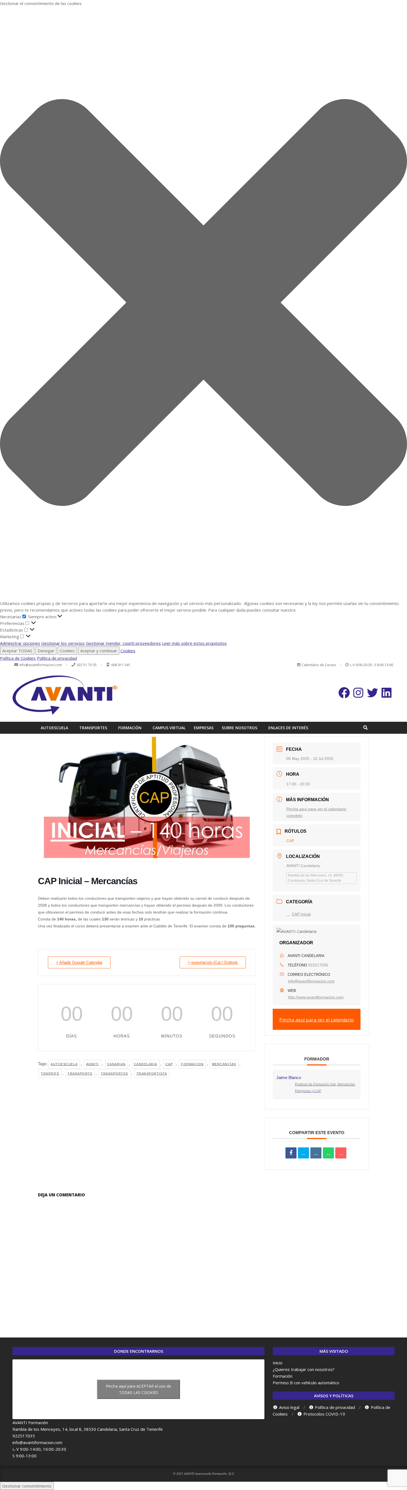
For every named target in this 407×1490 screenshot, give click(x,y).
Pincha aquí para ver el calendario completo (316, 1023)
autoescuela (64, 1064)
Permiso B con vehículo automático (306, 1382)
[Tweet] (303, 1152)
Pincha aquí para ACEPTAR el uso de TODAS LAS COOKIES (138, 1389)
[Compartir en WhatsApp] (328, 1152)
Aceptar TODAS (17, 650)
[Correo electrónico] (340, 1152)
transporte (80, 1073)
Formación (282, 1376)
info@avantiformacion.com (311, 981)
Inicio (277, 1362)
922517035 (318, 965)
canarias (116, 1064)
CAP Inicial (301, 914)
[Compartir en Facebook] (291, 1152)
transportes (114, 1073)
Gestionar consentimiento (26, 1486)
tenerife (50, 1073)
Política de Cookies (18, 658)
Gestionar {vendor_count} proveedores (123, 643)
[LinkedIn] (315, 1152)
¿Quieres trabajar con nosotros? (303, 1369)
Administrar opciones (20, 643)
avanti (92, 1064)
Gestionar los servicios (63, 643)
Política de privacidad (57, 658)
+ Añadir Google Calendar (79, 962)
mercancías (224, 1064)
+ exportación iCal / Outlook (213, 962)
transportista (151, 1073)
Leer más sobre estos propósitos (194, 643)
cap (169, 1064)
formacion (192, 1064)
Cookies (67, 650)
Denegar (46, 650)
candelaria (145, 1064)
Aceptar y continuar (98, 650)
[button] (203, 303)
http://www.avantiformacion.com (316, 997)
